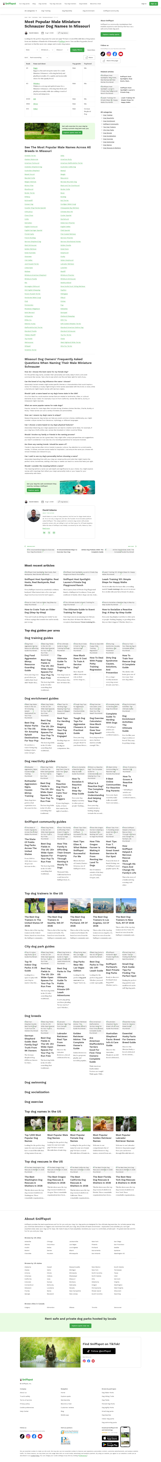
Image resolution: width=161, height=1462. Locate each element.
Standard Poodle (31, 331)
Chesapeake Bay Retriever (70, 208)
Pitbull (63, 297)
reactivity (121, 617)
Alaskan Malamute (31, 159)
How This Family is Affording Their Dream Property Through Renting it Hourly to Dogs (64, 855)
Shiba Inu (28, 320)
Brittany (27, 197)
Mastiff (63, 271)
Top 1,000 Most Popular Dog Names (33, 1138)
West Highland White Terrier (71, 342)
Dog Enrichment (88, 11)
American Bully (66, 159)
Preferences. (83, 1455)
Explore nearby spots (111, 34)
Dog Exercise (108, 139)
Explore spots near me (72, 132)
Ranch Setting (111, 863)
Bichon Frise (29, 185)
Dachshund (65, 219)
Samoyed (64, 312)
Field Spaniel (65, 230)
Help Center (24, 1411)
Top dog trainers (70, 4)
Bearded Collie (30, 178)
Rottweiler (64, 309)
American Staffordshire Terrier (72, 163)
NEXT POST (131, 546)
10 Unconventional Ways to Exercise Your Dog (67, 551)
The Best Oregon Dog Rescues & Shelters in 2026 (56, 1180)
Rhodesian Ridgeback (32, 309)
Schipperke (29, 316)
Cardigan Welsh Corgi (68, 204)
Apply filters (77, 50)
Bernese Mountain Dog (69, 182)
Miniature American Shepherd (35, 275)
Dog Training (45, 11)
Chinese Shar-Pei (67, 212)
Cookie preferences (27, 1407)
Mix (26, 282)
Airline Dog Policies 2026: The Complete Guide (92, 551)
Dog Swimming (108, 142)
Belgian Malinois (30, 182)
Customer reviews (67, 1407)
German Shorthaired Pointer (71, 241)
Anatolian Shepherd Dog (33, 167)
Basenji (63, 170)
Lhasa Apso (29, 268)
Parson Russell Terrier (32, 294)
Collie (27, 219)
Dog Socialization (109, 136)
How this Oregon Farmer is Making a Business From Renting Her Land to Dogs (96, 853)
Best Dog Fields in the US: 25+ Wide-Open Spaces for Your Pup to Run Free (47, 669)
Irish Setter (29, 260)
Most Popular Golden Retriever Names (102, 1138)
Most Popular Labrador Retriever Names (125, 1138)
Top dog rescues (55, 4)
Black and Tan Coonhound (70, 185)
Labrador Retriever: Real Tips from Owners (62, 1039)
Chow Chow (29, 215)
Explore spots (33, 490)
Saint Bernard (29, 312)
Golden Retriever (31, 249)
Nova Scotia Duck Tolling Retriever (73, 286)
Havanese (28, 256)
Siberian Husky (30, 324)
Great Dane (65, 249)
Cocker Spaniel (66, 215)
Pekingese (64, 294)
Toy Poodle (28, 338)
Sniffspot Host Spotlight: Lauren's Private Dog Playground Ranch (127, 90)
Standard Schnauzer (68, 331)
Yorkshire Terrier (31, 350)
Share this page (112, 61)
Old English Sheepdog (32, 290)
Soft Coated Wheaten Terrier (71, 324)
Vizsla (63, 338)
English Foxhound (31, 226)
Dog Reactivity (67, 11)
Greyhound (64, 253)
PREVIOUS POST (31, 546)
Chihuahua (29, 212)
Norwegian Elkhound (32, 286)
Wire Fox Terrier (66, 346)
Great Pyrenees (30, 253)
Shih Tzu (64, 320)
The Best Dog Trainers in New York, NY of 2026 (125, 920)
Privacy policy (25, 1404)
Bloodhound (29, 189)
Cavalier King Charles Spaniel (35, 208)
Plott (26, 301)
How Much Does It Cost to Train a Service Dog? (80, 661)
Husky (63, 256)
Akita (62, 155)
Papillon (63, 290)
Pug (62, 305)
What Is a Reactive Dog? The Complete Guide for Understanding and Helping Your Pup (96, 792)
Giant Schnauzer (31, 245)
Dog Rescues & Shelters (112, 148)
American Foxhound (32, 163)
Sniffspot (62, 41)
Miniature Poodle (31, 279)
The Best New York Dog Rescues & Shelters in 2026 (126, 1180)
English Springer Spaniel (33, 230)
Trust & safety (25, 1396)
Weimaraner (29, 342)
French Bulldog (30, 238)
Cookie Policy (35, 1455)
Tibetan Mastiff (30, 335)
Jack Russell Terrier (32, 264)
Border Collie (65, 189)
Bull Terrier (65, 200)
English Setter (66, 226)
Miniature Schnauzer (68, 279)
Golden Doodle (66, 245)
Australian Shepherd (32, 170)
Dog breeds (83, 4)
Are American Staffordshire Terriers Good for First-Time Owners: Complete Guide (96, 1050)
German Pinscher (67, 238)
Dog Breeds (107, 133)
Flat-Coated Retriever (68, 234)
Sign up (154, 4)
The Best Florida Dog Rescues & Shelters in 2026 (102, 1180)
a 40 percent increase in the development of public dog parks (31, 866)
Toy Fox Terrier (66, 335)
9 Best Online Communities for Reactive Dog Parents (113, 784)
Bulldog (63, 197)
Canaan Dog (29, 204)
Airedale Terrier (30, 155)
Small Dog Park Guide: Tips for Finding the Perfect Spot (129, 970)
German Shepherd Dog (33, 241)
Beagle (63, 174)
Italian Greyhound (67, 260)
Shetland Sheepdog (68, 316)
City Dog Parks (108, 130)
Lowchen (64, 268)
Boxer (63, 193)
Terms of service (26, 1400)
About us (23, 1392)
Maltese (27, 271)
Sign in (144, 4)
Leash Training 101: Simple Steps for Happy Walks (128, 100)
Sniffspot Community (111, 11)
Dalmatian (28, 223)
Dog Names (107, 145)
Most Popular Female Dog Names (77, 1138)
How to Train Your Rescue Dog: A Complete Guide (129, 661)
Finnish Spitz (29, 234)
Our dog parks (24, 4)
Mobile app (65, 1415)
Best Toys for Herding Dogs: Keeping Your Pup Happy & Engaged (63, 727)
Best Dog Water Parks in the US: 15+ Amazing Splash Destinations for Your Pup (31, 731)
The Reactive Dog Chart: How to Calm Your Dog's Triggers (62, 790)
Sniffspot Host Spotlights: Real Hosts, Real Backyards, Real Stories (126, 79)
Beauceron (64, 178)
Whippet (28, 346)
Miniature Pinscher (67, 275)
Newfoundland (66, 282)
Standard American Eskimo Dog (72, 327)
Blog (34, 4)
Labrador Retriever (67, 264)
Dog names (43, 4)
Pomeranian (29, 305)
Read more (46, 528)
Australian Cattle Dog (68, 167)
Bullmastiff (29, 200)
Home (63, 1392)
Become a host (95, 4)
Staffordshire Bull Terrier (34, 327)
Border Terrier (30, 193)
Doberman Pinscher (68, 223)
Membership (65, 1400)
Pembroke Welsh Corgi (33, 297)
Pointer (63, 301)
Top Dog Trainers (109, 127)
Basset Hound (30, 174)
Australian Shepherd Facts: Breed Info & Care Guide (113, 1039)
